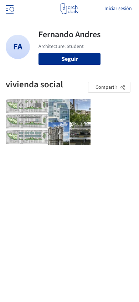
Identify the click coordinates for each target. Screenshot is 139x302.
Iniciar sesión (118, 8)
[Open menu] (9, 9)
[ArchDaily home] (69, 8)
